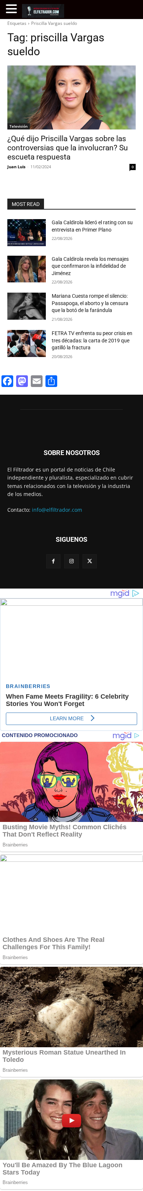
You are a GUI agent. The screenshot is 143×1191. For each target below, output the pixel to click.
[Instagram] (71, 561)
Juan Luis (16, 166)
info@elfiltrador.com (57, 509)
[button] (12, 9)
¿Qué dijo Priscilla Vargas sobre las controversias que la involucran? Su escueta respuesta (67, 147)
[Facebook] (53, 561)
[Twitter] (89, 561)
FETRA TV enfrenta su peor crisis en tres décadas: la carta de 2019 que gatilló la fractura (92, 340)
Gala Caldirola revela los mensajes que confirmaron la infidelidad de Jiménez (90, 266)
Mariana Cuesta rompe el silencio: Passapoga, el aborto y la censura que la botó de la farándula (90, 303)
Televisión (18, 126)
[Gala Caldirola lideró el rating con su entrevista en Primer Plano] (26, 232)
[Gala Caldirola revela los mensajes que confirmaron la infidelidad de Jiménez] (26, 269)
